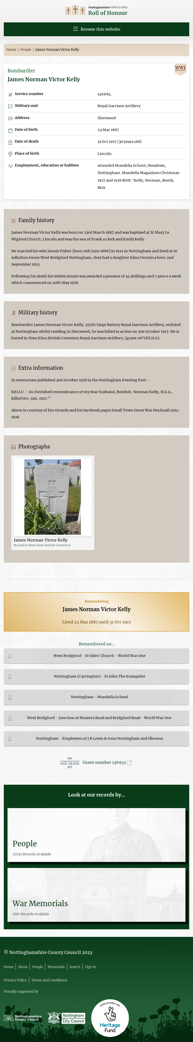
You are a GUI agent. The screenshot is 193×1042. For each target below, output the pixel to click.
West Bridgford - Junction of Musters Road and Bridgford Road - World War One (99, 718)
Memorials (56, 967)
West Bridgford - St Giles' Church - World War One (100, 655)
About (23, 967)
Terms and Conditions (49, 980)
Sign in (90, 967)
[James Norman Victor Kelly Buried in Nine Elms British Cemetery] (53, 496)
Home (11, 50)
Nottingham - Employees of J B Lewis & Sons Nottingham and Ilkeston (99, 738)
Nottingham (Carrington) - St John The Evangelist (99, 676)
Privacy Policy (15, 980)
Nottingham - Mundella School (99, 697)
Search (74, 967)
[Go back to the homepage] (96, 10)
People (26, 50)
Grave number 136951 (105, 762)
